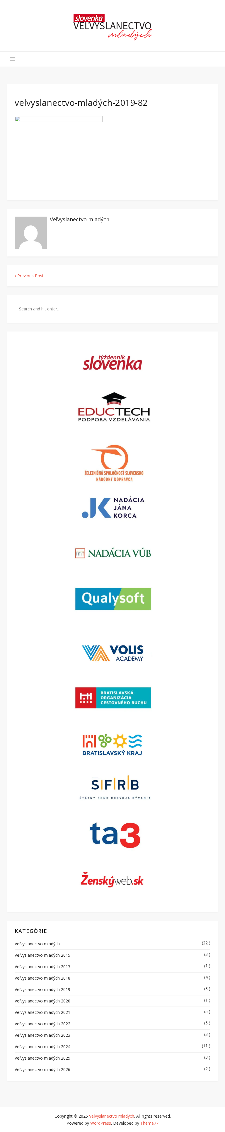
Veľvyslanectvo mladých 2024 (42, 1046)
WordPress (100, 1123)
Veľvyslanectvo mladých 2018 (42, 978)
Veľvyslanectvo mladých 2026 (42, 1069)
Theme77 (149, 1123)
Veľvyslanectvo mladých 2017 (42, 966)
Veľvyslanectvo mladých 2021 (42, 1012)
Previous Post (30, 275)
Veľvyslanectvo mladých (79, 219)
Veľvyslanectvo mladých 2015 (42, 955)
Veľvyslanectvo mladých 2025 (42, 1058)
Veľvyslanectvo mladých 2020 (42, 1001)
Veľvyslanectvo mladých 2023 (42, 1035)
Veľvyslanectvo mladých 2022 (42, 1023)
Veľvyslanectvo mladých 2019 (42, 989)
